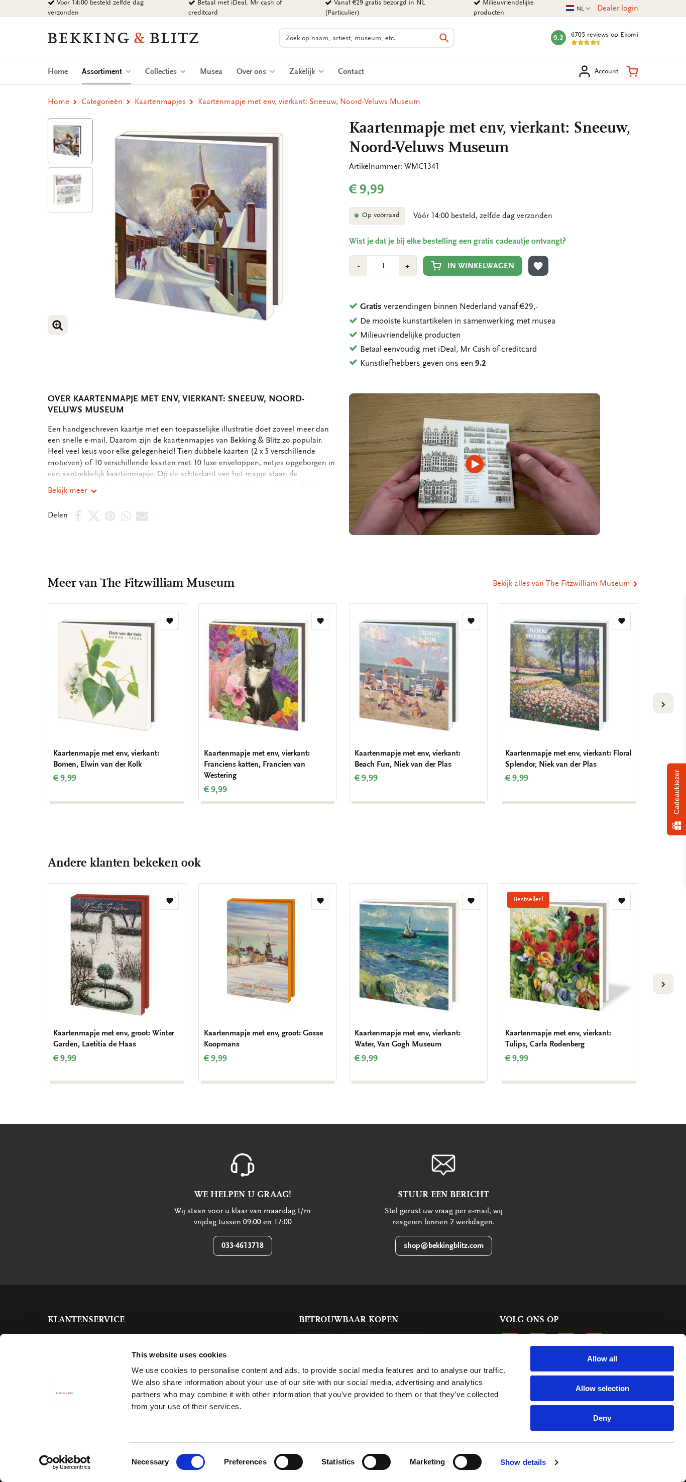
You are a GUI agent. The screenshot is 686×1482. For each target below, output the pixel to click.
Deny (602, 1418)
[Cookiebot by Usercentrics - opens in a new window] (65, 1462)
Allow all (602, 1358)
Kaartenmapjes (160, 101)
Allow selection (602, 1388)
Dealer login (617, 8)
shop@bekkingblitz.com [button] (444, 1245)
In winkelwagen (480, 265)
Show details (523, 1462)
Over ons (252, 71)
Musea (211, 71)
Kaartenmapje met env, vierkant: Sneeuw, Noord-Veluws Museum (309, 101)
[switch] (288, 1462)
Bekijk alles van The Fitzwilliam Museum (562, 583)
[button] (632, 71)
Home (58, 71)
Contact (351, 71)
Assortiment (106, 71)
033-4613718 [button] (242, 1245)
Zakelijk (303, 71)
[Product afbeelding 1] (70, 140)
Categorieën (102, 101)
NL (578, 9)
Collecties (162, 71)
